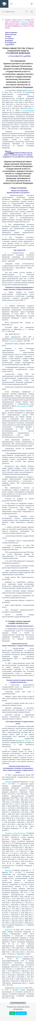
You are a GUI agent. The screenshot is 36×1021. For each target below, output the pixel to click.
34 (26, 740)
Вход (12, 1013)
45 (33, 740)
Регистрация (21, 1013)
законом (29, 90)
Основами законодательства (15, 833)
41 (30, 740)
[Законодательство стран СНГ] (4, 4)
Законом (8, 782)
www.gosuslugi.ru (22, 406)
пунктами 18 (20, 740)
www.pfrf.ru (13, 341)
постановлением (28, 110)
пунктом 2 (24, 22)
